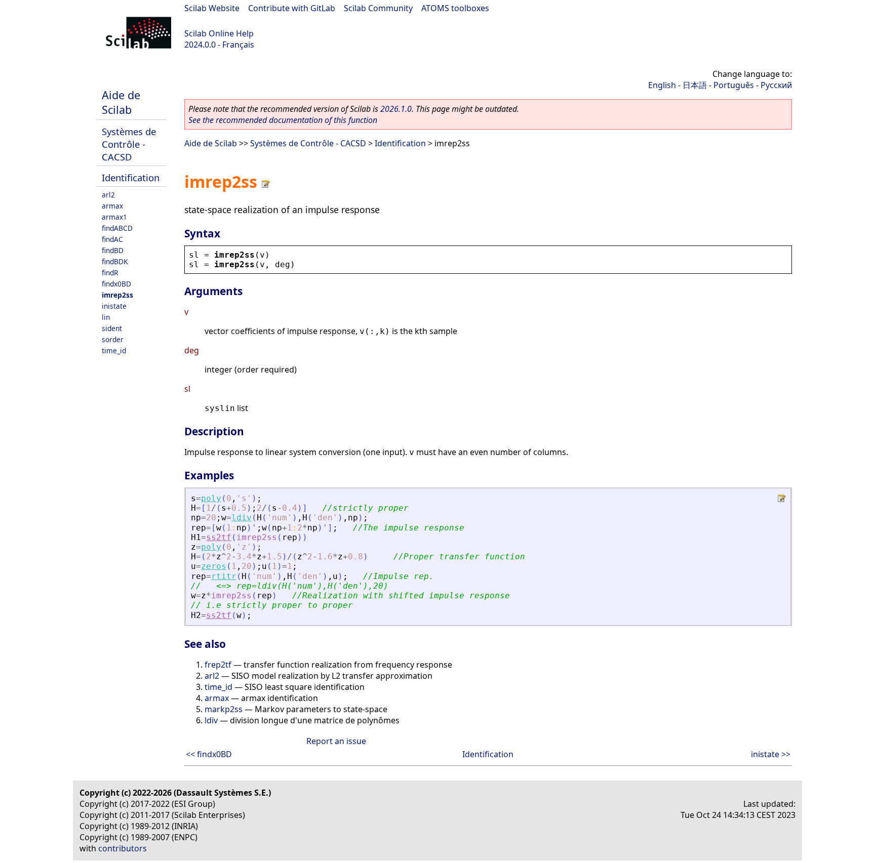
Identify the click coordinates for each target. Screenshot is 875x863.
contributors (122, 848)
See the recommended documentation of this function (282, 120)
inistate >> (770, 754)
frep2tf (218, 664)
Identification (131, 177)
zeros (213, 566)
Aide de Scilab (121, 102)
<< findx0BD (209, 754)
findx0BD (116, 284)
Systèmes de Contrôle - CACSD (129, 144)
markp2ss (224, 709)
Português (733, 85)
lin (106, 317)
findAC (112, 239)
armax (112, 206)
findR (110, 272)
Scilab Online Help (219, 33)
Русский (776, 85)
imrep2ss (117, 295)
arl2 (108, 194)
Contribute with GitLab (291, 8)
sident (112, 328)
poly (211, 498)
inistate (114, 306)
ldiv (241, 517)
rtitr (223, 576)
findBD (113, 250)
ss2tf (218, 537)
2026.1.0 (396, 108)
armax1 (114, 217)
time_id (114, 350)
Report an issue (336, 741)
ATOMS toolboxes (455, 8)
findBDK (115, 261)
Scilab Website (212, 8)
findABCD (117, 228)
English (662, 85)
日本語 (695, 85)
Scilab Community (378, 8)
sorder (113, 339)
